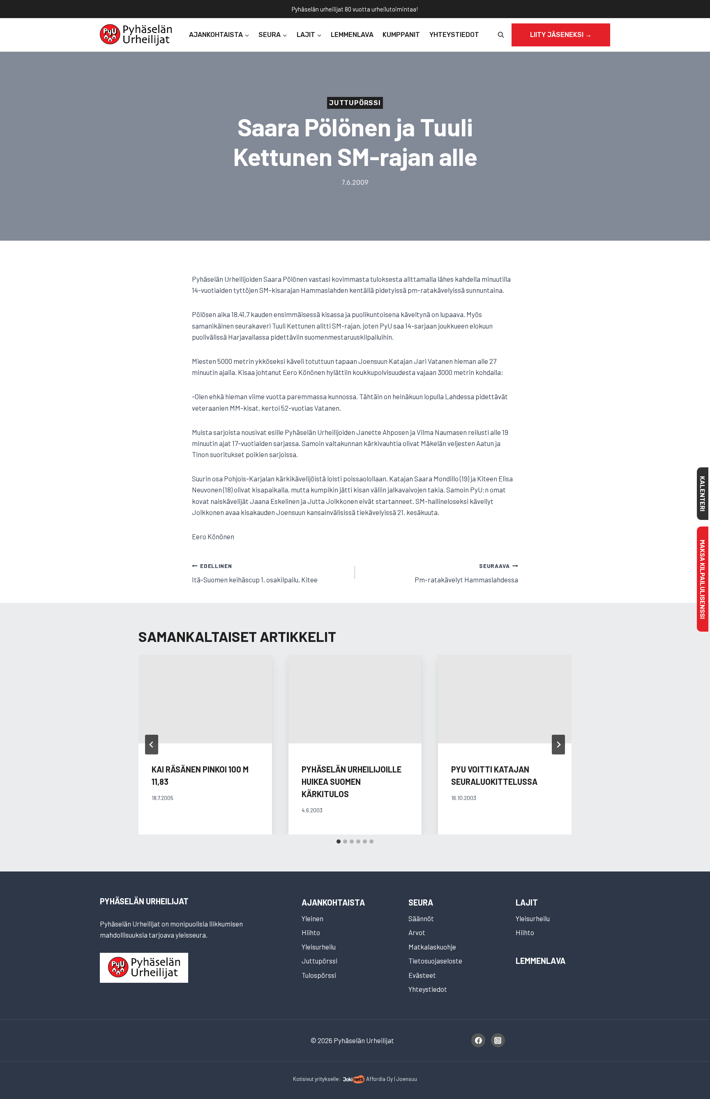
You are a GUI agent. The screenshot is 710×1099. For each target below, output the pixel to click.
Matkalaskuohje (432, 947)
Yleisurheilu (319, 947)
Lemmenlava (352, 35)
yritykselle (327, 1078)
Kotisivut (303, 1078)
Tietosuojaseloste (435, 960)
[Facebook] (478, 1040)
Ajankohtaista (333, 902)
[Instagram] (498, 1040)
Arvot (416, 932)
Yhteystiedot (454, 35)
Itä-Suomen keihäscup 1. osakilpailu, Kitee (255, 573)
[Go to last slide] (151, 744)
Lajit (527, 902)
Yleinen (312, 918)
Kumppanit (401, 35)
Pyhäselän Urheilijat (144, 901)
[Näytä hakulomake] (500, 34)
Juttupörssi (355, 103)
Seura (420, 902)
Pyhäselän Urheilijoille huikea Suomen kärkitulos (351, 781)
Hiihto (311, 932)
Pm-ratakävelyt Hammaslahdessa (466, 573)
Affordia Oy (379, 1078)
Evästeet (422, 975)
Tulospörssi (319, 975)
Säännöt (421, 918)
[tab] (339, 841)
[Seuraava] (558, 744)
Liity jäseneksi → (561, 35)
